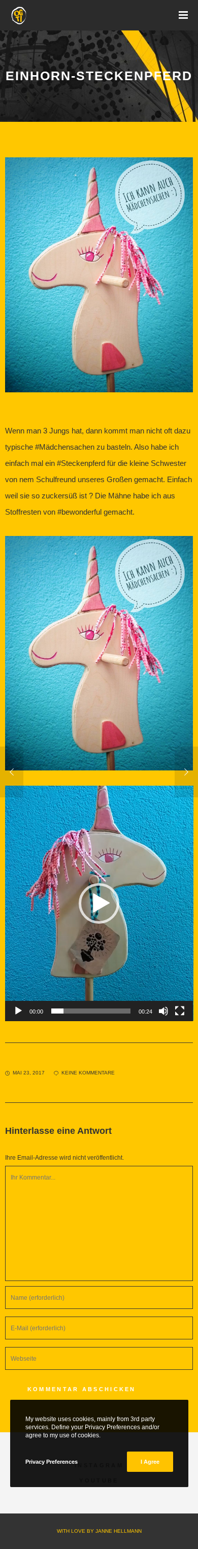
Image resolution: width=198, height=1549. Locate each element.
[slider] (91, 1011)
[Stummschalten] (163, 1011)
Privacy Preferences (51, 1462)
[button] (99, 903)
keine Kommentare (88, 1072)
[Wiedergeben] (18, 1011)
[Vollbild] (180, 1011)
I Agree (150, 1462)
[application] (99, 903)
